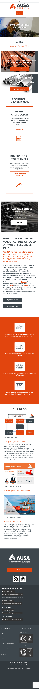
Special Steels (12, 300)
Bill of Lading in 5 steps (12, 518)
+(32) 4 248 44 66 (8, 610)
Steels (2, 638)
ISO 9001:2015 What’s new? (13, 438)
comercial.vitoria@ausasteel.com (13, 594)
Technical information (7, 644)
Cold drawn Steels (12, 306)
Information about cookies (15, 668)
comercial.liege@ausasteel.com (12, 613)
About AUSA (4, 649)
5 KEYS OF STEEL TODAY (12, 487)
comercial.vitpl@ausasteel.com (12, 603)
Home (3, 633)
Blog (22, 491)
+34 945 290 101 (8, 601)
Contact (19, 222)
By (12, 442)
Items (24, 442)
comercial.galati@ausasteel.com (12, 619)
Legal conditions (13, 665)
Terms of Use (25, 665)
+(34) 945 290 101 (8, 591)
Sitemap (28, 668)
